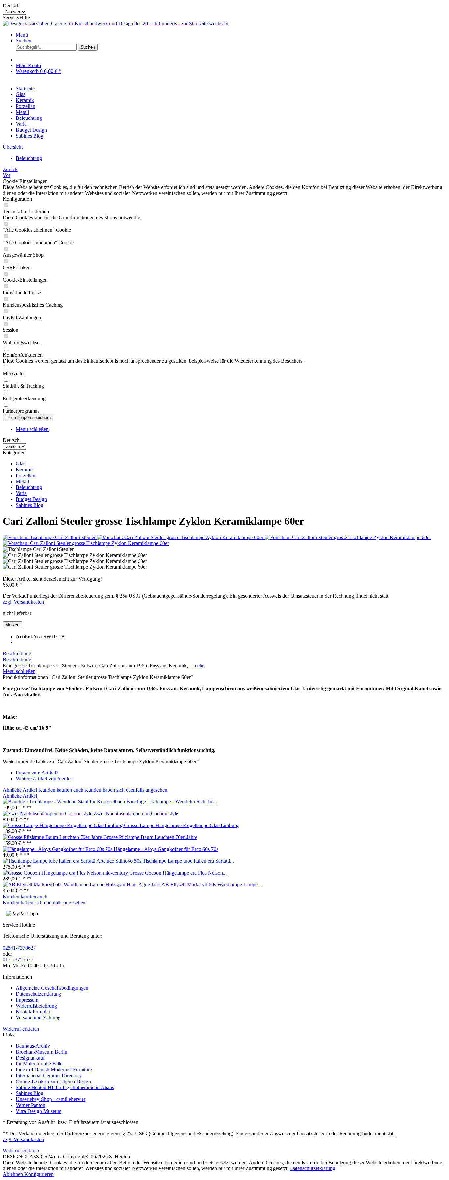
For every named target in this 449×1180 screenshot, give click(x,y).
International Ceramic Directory (49, 1075)
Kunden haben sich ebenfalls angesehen (125, 790)
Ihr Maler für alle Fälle (39, 1063)
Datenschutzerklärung (38, 994)
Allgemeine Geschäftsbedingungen (52, 988)
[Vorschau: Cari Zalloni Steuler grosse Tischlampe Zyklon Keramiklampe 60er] (181, 537)
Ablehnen (13, 1174)
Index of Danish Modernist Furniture (54, 1069)
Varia (21, 493)
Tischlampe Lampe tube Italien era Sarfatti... (188, 861)
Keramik (25, 469)
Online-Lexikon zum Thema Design (53, 1081)
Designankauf (30, 1058)
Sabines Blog (29, 505)
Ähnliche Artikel (20, 790)
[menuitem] (231, 35)
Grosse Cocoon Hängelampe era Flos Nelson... (178, 873)
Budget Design (31, 499)
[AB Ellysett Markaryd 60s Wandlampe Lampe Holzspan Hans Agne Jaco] (82, 884)
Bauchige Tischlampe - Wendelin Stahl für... (172, 801)
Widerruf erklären (21, 1029)
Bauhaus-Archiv (33, 1046)
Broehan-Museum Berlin (41, 1052)
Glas (20, 463)
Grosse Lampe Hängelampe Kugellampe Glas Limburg (181, 825)
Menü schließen (32, 429)
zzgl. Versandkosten (23, 602)
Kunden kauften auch (60, 790)
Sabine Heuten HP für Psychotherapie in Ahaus (65, 1087)
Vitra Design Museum (38, 1111)
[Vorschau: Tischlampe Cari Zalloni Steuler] (50, 537)
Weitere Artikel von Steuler (44, 778)
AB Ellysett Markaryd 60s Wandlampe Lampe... (211, 884)
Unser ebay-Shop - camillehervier (50, 1099)
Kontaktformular (33, 1011)
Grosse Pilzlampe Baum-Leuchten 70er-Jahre (150, 837)
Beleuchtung (29, 487)
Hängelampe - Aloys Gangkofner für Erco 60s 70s (166, 849)
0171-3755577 (18, 959)
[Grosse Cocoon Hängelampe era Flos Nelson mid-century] (66, 873)
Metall (22, 481)
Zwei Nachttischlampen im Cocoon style (136, 813)
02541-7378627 (19, 948)
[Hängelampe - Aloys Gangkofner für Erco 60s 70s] (58, 849)
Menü (22, 35)
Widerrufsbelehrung (36, 1006)
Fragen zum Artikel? (37, 772)
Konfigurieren (39, 1174)
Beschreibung (17, 653)
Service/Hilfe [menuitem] (16, 17)
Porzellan (25, 475)
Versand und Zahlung (38, 1017)
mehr (198, 665)
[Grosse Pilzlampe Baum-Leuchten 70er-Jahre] (53, 837)
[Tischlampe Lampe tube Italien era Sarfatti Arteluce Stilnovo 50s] (73, 861)
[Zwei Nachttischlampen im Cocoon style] (48, 813)
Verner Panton (30, 1105)
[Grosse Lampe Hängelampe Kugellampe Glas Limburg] (63, 825)
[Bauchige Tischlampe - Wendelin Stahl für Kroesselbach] (64, 801)
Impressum (27, 1000)
